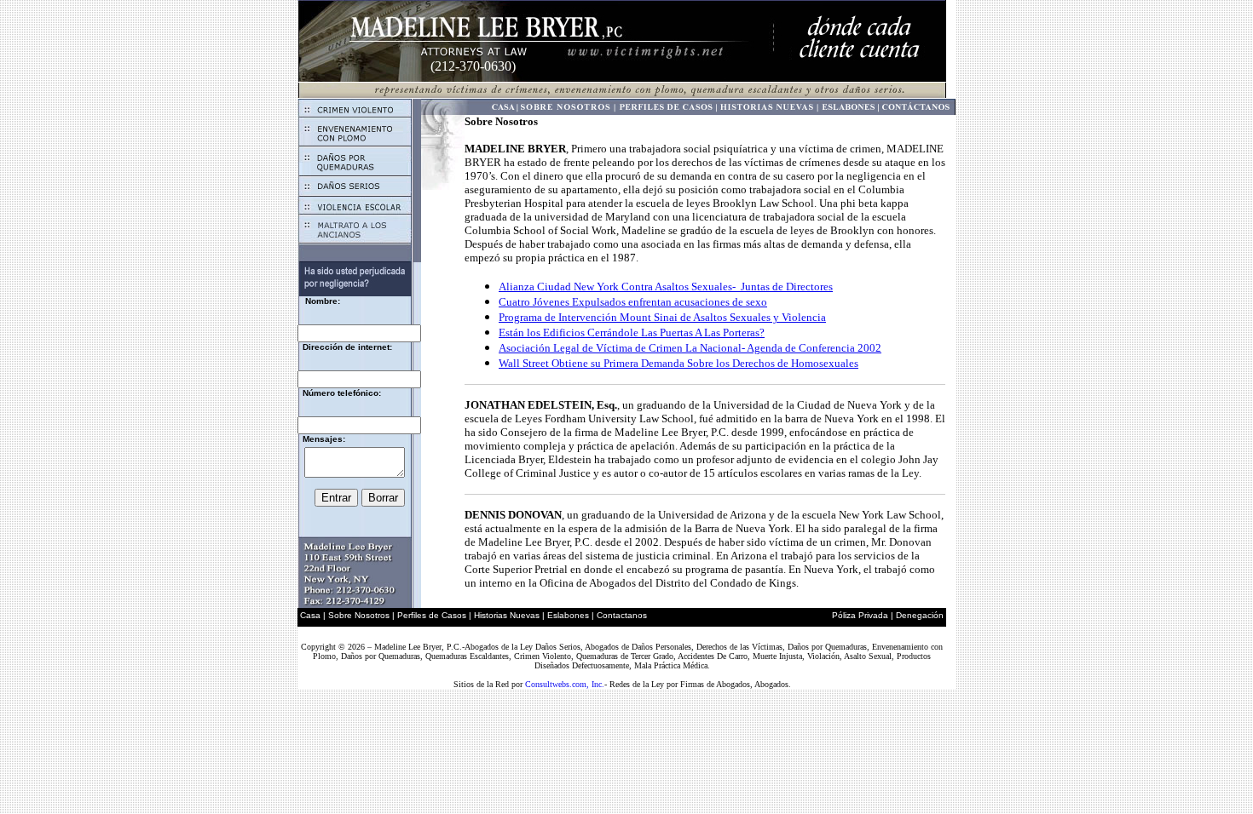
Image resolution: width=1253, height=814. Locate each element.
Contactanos (622, 615)
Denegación (920, 615)
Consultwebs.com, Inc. (564, 684)
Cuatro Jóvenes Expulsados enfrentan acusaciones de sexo (633, 301)
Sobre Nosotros (359, 615)
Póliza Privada (860, 615)
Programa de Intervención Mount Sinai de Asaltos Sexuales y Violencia (662, 317)
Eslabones (568, 615)
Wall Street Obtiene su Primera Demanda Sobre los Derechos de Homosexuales (678, 363)
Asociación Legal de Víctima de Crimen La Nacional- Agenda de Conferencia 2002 (690, 347)
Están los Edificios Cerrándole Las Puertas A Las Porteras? (632, 332)
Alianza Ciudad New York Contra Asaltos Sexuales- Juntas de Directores (666, 286)
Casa (310, 615)
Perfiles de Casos (431, 615)
